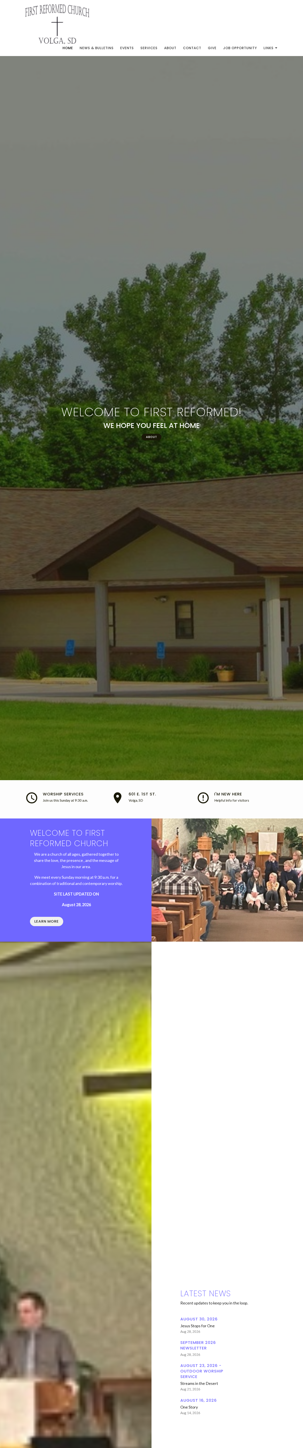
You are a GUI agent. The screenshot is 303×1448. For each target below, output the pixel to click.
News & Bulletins (97, 48)
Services (148, 48)
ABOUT (151, 437)
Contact (192, 48)
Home (68, 48)
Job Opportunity (240, 48)
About (170, 48)
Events (127, 48)
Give (212, 48)
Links (268, 48)
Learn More (46, 921)
